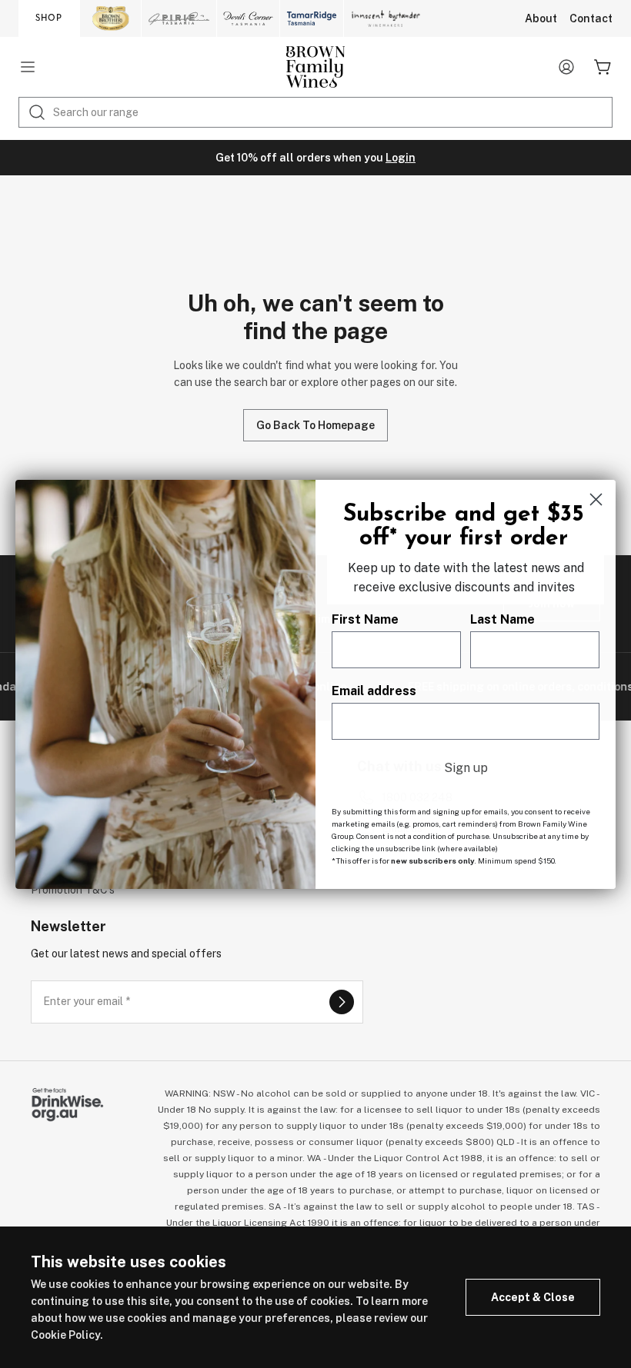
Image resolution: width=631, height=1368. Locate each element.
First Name (365, 619)
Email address (374, 691)
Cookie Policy (65, 1335)
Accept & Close (533, 1297)
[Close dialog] (596, 499)
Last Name (502, 619)
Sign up (466, 768)
